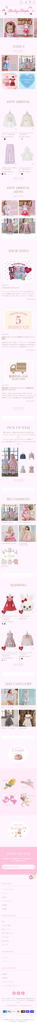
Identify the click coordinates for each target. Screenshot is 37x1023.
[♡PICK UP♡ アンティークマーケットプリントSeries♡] (27, 63)
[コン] (22, 658)
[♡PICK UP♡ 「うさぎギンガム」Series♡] (10, 63)
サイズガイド (6, 937)
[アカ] (5, 624)
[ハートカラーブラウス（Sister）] (23, 455)
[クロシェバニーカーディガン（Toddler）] (31, 455)
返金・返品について (7, 933)
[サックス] (5, 660)
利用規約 (4, 974)
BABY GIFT (4, 566)
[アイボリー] (19, 139)
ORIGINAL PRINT (7, 522)
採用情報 (4, 909)
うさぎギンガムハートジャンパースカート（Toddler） (9, 617)
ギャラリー (5, 893)
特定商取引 (5, 978)
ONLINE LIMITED (25, 522)
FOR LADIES (23, 728)
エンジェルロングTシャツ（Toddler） (26, 133)
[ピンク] (22, 139)
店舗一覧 (4, 897)
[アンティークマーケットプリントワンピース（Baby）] (31, 469)
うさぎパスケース (24, 616)
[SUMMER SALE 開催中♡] (27, 81)
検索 (3, 921)
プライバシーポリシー (8, 982)
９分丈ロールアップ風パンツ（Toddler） (9, 168)
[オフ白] (2, 139)
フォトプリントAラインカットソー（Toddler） (9, 133)
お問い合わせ (6, 941)
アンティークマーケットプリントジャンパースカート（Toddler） (9, 654)
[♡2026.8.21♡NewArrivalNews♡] (10, 208)
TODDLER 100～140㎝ (26, 707)
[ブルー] (2, 624)
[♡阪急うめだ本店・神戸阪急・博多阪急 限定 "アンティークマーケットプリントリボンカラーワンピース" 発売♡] (27, 226)
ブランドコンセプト (7, 889)
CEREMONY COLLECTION (23, 544)
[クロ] (5, 139)
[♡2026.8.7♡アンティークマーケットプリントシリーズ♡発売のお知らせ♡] (10, 226)
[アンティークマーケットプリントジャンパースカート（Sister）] (23, 469)
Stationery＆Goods (8, 543)
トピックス (5, 957)
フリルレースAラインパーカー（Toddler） (26, 168)
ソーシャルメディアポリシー (10, 985)
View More (18, 51)
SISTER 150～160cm (8, 728)
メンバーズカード (7, 901)
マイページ (5, 945)
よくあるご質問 (6, 925)
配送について (6, 929)
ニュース (4, 961)
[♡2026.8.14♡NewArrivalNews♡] (27, 208)
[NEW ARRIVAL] (18, 27)
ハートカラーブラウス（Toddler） (25, 653)
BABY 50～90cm (7, 707)
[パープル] (5, 174)
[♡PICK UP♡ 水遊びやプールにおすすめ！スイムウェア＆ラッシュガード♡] (10, 81)
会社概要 (4, 905)
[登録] (33, 867)
